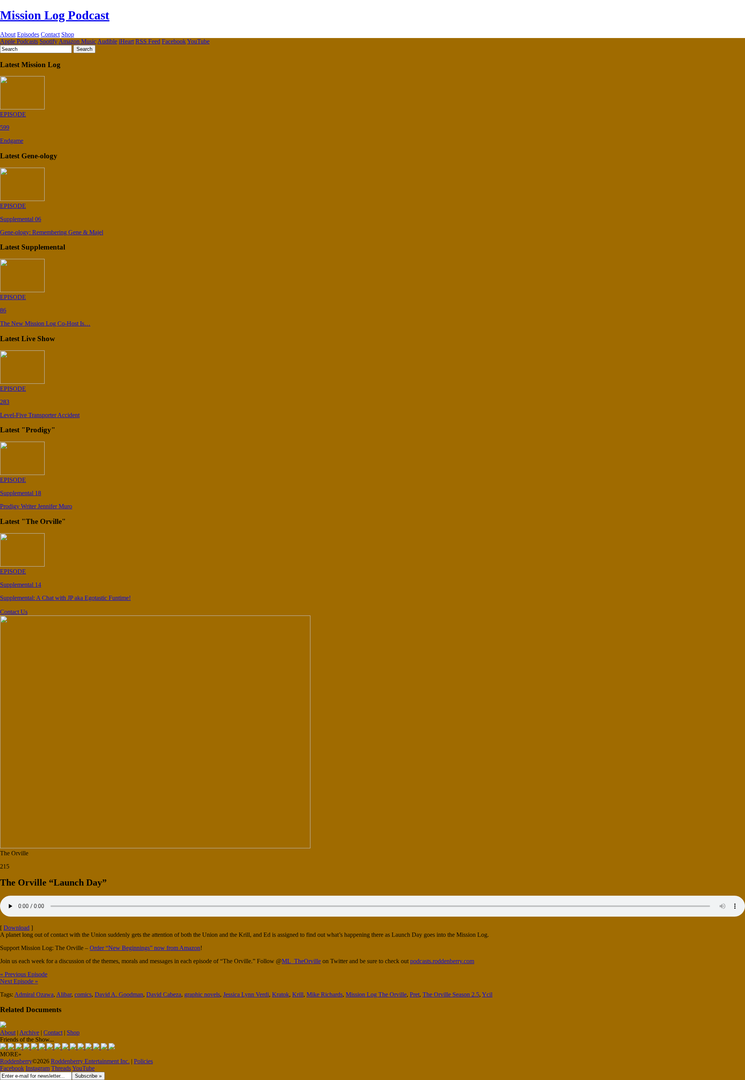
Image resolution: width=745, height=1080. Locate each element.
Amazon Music (77, 41)
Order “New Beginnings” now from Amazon (145, 948)
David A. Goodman (119, 994)
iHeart (126, 41)
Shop (67, 34)
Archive (29, 1032)
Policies (143, 1061)
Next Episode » (19, 981)
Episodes (28, 34)
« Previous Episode (23, 974)
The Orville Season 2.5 (451, 994)
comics (83, 994)
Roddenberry (16, 1061)
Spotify (48, 41)
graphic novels (202, 994)
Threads (61, 1068)
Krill (297, 994)
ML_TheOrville (301, 961)
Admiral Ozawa (34, 994)
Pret (414, 994)
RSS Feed (147, 41)
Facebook (174, 41)
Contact (50, 34)
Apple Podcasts (19, 41)
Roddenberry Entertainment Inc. (90, 1061)
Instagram (38, 1068)
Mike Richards (325, 994)
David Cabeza (163, 994)
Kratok (280, 994)
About (8, 34)
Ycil (487, 994)
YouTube (198, 41)
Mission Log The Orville (376, 994)
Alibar (63, 994)
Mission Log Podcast (54, 15)
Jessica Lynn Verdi (246, 994)
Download (16, 927)
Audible (107, 41)
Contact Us (14, 611)
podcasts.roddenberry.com (442, 961)
